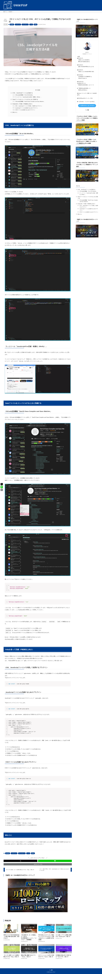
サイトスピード (25, 24)
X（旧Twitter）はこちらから (87, 105)
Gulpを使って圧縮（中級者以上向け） (23, 104)
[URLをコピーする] (2, 490)
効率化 (35, 24)
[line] (88, 110)
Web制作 (12, 24)
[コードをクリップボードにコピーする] (69, 586)
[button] (20, 861)
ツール (31, 24)
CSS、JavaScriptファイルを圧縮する (23, 93)
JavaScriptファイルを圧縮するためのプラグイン (26, 108)
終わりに (15, 112)
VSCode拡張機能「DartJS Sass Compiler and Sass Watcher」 (30, 101)
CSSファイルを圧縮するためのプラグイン (25, 109)
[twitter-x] (86, 110)
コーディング (17, 24)
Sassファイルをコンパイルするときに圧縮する (25, 99)
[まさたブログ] (15, 5)
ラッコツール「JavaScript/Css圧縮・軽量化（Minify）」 (28, 97)
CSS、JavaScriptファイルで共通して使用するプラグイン (28, 106)
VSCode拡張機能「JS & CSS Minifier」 (24, 95)
